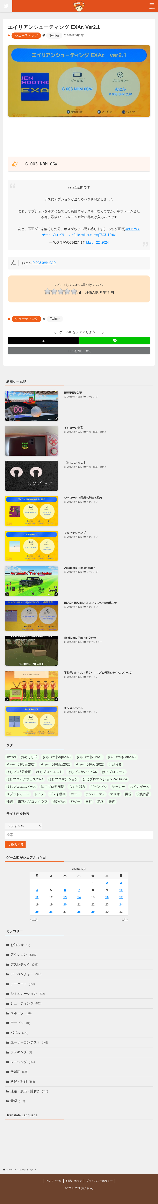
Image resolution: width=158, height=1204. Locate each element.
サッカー (118, 786)
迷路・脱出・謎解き (29, 1091)
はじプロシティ (113, 772)
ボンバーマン (95, 794)
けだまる (115, 764)
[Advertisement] (79, 136)
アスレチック (24, 964)
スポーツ (20, 1013)
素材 (88, 801)
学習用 (19, 1071)
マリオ (115, 794)
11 (36, 897)
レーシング (22, 1062)
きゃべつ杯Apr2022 (56, 757)
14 (79, 897)
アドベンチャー (25, 974)
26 (51, 911)
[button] (43, 340)
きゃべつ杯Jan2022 (121, 757)
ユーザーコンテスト (29, 1042)
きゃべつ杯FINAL (89, 757)
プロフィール (53, 1180)
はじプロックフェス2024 (24, 779)
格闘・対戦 (22, 1081)
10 (121, 890)
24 (121, 904)
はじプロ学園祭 (52, 786)
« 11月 (34, 919)
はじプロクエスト (49, 772)
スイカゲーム (140, 786)
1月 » (124, 919)
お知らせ (20, 945)
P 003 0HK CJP (44, 263)
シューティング (26, 35)
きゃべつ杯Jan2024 (21, 764)
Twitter (54, 35)
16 (107, 897)
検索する (17, 844)
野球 (100, 801)
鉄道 (111, 801)
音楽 (17, 1101)
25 (37, 911)
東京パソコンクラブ (33, 801)
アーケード (22, 984)
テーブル (20, 1023)
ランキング (21, 1052)
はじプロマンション (63, 779)
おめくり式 (29, 757)
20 (65, 904)
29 (93, 911)
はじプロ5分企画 (18, 772)
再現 (128, 794)
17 (121, 897)
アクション (23, 954)
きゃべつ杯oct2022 (90, 764)
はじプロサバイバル (82, 772)
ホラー (75, 794)
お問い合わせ (74, 1180)
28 (79, 911)
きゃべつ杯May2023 (56, 764)
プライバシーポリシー (99, 1180)
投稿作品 (143, 794)
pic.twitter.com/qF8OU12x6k (96, 235)
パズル (19, 1032)
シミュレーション (27, 993)
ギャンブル (98, 786)
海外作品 (59, 801)
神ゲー (75, 801)
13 (65, 897)
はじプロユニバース (21, 786)
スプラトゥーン (17, 794)
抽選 (9, 801)
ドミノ (39, 794)
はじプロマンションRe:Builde (105, 779)
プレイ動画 (57, 794)
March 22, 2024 (97, 242)
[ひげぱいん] (79, 6)
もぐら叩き (77, 786)
